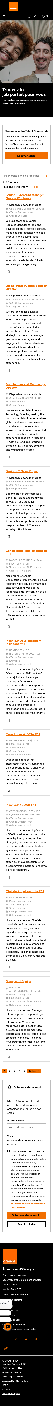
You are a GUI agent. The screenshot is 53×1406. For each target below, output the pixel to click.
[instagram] (35, 1339)
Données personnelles (12, 1376)
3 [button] (14, 1070)
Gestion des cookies (11, 1372)
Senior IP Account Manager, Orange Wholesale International (25, 196)
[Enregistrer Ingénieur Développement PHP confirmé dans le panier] (9, 720)
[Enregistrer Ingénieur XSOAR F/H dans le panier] (9, 877)
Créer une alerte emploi (26, 1215)
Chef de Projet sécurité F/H (25, 891)
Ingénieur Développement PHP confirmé (23, 642)
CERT (5, 1385)
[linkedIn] (15, 1339)
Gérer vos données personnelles (19, 1329)
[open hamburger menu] (4, 16)
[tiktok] (5, 1348)
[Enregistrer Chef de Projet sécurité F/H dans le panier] (9, 967)
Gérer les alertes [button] (26, 1224)
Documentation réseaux (15, 1275)
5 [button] (24, 1070)
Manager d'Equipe (18, 981)
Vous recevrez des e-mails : (15, 1140)
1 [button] (4, 1070)
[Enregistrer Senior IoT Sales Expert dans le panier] (9, 536)
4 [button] (19, 1070)
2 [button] (9, 1070)
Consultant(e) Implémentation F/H (26, 552)
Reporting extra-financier (15, 1293)
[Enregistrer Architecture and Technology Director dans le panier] (9, 457)
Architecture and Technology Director (26, 386)
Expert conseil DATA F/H (23, 734)
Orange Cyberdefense (14, 1324)
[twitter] (25, 1339)
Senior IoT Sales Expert (22, 471)
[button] (35, 187)
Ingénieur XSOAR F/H (21, 804)
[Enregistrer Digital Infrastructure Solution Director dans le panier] (9, 370)
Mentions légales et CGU (14, 1364)
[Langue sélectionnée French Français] (32, 16)
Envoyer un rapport (11, 1393)
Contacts (6, 1389)
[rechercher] (46, 176)
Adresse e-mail (16, 1120)
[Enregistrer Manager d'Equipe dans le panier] (9, 1057)
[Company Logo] (13, 5)
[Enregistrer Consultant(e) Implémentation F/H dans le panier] (9, 626)
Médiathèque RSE (11, 1289)
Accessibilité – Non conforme (16, 1381)
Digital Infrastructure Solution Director (26, 287)
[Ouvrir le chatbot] (7, 1327)
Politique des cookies (12, 1368)
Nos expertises (10, 1284)
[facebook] (5, 1339)
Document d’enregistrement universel (22, 1279)
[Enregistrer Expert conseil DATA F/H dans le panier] (9, 790)
